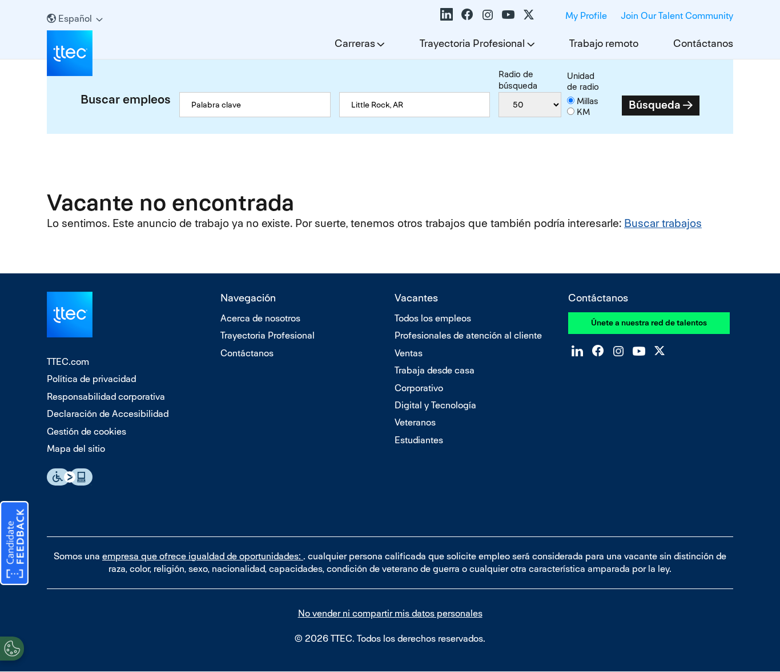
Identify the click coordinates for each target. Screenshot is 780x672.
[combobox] (414, 104)
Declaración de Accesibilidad (107, 414)
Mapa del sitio (76, 449)
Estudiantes (419, 440)
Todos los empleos (433, 318)
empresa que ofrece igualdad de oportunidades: (202, 556)
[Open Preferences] (12, 649)
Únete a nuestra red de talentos (649, 322)
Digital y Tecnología (435, 405)
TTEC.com (68, 362)
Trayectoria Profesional (472, 43)
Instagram (487, 14)
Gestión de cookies (86, 432)
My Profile (586, 16)
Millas (587, 101)
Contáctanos (703, 43)
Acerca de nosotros (260, 318)
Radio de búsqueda (517, 80)
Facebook (467, 14)
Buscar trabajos (663, 223)
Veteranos (415, 422)
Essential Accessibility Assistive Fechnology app (70, 477)
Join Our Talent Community (677, 16)
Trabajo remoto (603, 43)
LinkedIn (446, 14)
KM (583, 111)
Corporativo (419, 388)
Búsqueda (655, 105)
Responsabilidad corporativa (106, 397)
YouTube (508, 14)
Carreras (355, 43)
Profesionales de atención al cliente (468, 335)
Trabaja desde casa (435, 370)
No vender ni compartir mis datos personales (390, 613)
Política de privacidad (91, 379)
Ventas (409, 353)
